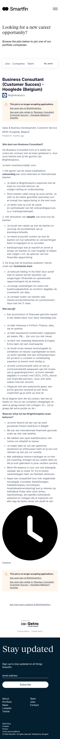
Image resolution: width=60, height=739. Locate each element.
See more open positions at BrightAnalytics (30, 604)
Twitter (6, 711)
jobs (7, 63)
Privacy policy (23, 631)
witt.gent (44, 734)
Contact (34, 705)
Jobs (32, 702)
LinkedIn (7, 708)
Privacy (5, 729)
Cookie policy (37, 631)
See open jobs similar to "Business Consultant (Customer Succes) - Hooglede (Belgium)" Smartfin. (32, 115)
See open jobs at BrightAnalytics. (26, 108)
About (5, 698)
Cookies (5, 726)
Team (33, 698)
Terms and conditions (11, 732)
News (5, 705)
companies (18, 63)
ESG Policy (6, 724)
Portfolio (7, 702)
